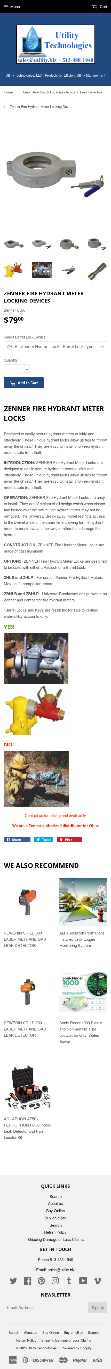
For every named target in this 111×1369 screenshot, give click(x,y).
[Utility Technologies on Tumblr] (69, 1282)
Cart (103, 6)
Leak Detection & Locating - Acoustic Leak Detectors (63, 92)
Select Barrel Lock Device (25, 337)
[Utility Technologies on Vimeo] (97, 1282)
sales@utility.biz (61, 1269)
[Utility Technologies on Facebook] (27, 1282)
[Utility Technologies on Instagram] (55, 1282)
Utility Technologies (42, 1347)
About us (55, 1203)
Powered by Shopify (77, 1347)
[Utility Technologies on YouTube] (83, 1282)
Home (8, 92)
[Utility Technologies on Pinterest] (41, 1282)
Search (56, 1196)
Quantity (11, 360)
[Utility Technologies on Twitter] (13, 1282)
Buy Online (55, 1210)
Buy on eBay (55, 1217)
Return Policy (55, 1232)
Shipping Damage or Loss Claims (55, 1239)
